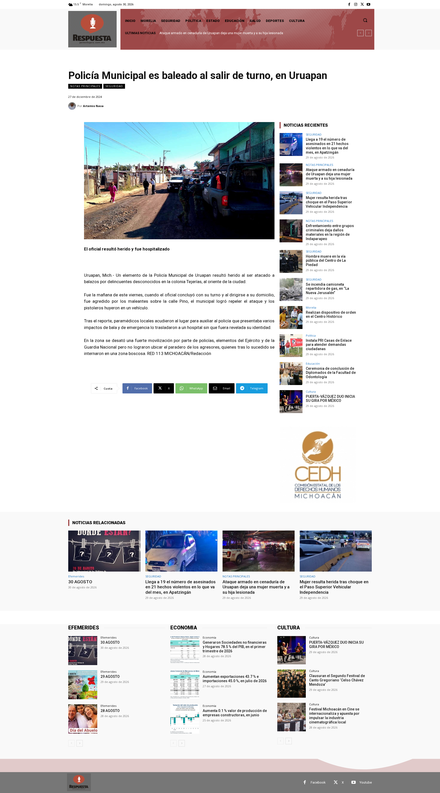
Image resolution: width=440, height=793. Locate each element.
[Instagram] (355, 4)
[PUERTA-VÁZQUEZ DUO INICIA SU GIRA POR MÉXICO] (291, 401)
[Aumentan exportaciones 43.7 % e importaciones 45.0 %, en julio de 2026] (184, 684)
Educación (313, 363)
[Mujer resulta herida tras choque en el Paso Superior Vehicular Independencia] (291, 202)
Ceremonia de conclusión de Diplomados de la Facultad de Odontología (331, 372)
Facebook (318, 782)
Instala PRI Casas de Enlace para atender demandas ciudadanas (329, 344)
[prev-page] (71, 743)
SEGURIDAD (114, 86)
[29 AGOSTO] (82, 684)
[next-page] (79, 743)
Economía (209, 637)
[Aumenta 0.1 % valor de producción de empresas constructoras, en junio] (184, 718)
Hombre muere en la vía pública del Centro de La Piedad (326, 260)
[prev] (360, 33)
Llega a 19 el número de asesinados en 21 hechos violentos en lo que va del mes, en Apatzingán (327, 145)
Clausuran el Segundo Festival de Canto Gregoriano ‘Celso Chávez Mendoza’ (337, 680)
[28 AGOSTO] (82, 718)
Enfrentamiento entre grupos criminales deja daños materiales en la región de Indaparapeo (330, 232)
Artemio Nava (93, 106)
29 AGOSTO (110, 677)
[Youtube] (368, 4)
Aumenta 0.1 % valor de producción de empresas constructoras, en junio (235, 713)
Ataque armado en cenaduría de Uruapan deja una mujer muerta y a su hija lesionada (330, 174)
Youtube (366, 782)
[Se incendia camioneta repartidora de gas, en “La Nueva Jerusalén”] (291, 289)
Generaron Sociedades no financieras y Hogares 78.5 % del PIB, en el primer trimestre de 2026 (235, 646)
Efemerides (76, 576)
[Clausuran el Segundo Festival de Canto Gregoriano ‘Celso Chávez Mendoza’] (291, 683)
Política (311, 335)
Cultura (311, 391)
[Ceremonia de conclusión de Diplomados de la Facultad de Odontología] (291, 373)
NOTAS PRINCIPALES (85, 86)
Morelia (311, 307)
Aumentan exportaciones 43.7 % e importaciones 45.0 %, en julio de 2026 (235, 679)
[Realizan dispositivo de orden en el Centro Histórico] (291, 317)
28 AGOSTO (110, 711)
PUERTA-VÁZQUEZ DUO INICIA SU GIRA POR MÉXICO (330, 398)
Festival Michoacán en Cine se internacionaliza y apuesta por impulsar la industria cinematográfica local (334, 715)
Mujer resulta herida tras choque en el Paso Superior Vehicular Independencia (215, 33)
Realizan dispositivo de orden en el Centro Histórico (331, 314)
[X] (362, 4)
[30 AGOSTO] (104, 551)
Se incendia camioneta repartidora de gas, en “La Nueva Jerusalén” (327, 288)
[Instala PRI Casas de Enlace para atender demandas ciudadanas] (291, 345)
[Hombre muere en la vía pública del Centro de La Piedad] (291, 261)
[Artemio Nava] (72, 106)
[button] (365, 20)
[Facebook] (349, 4)
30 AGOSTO (80, 581)
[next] (368, 33)
